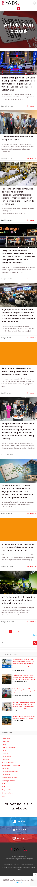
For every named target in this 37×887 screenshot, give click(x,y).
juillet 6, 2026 (8, 279)
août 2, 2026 (8, 158)
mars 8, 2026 (8, 513)
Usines (4, 796)
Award (4, 744)
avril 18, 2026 (8, 455)
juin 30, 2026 (8, 338)
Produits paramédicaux (9, 781)
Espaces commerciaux (9, 762)
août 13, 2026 (8, 106)
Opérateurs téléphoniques (10, 771)
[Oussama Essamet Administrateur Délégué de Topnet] (18, 122)
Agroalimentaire (6, 738)
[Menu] (34, 3)
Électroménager (6, 756)
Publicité (4, 784)
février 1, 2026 (8, 566)
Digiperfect (18, 882)
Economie (5, 753)
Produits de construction (9, 778)
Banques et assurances (9, 747)
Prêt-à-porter (6, 774)
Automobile (5, 741)
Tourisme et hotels (7, 793)
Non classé (5, 768)
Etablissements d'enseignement (11, 765)
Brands (4, 750)
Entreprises (5, 759)
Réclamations (6, 787)
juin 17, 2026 (8, 393)
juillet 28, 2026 (8, 220)
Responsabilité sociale (9, 790)
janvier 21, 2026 (9, 622)
